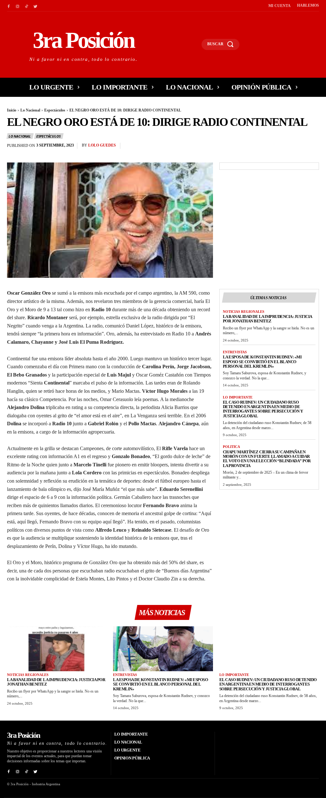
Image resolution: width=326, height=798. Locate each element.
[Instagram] (17, 6)
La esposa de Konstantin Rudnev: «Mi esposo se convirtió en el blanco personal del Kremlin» (262, 362)
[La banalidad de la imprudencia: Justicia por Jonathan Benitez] (57, 648)
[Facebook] (8, 6)
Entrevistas (235, 352)
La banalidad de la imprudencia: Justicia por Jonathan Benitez (267, 318)
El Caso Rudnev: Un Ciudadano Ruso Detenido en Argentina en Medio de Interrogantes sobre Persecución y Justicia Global (263, 409)
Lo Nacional (30, 110)
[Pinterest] (298, 147)
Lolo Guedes (102, 145)
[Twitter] (35, 6)
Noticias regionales (243, 311)
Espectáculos (54, 110)
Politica (231, 447)
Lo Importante (237, 397)
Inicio (11, 110)
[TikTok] (26, 6)
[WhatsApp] (312, 147)
